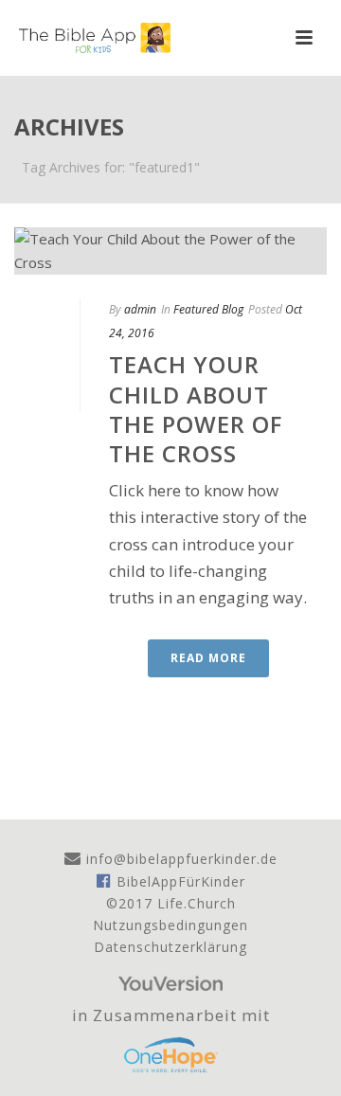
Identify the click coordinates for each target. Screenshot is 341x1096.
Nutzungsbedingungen (170, 925)
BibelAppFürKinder (178, 881)
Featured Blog (208, 309)
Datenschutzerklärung (170, 947)
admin (140, 309)
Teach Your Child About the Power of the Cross (195, 409)
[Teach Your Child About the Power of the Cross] (170, 251)
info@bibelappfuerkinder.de (179, 859)
